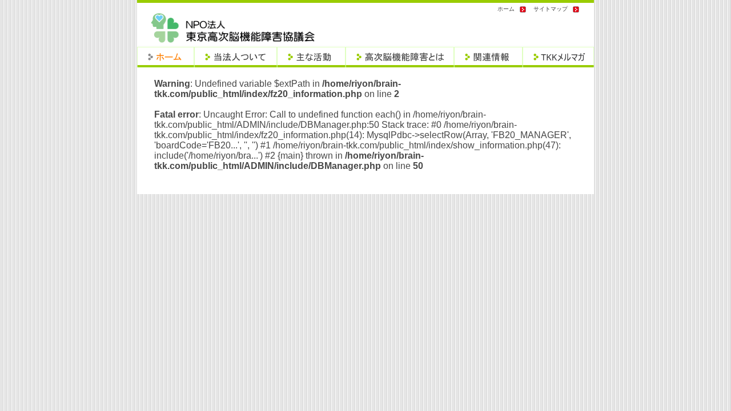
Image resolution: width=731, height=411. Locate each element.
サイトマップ (550, 9)
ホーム (506, 9)
